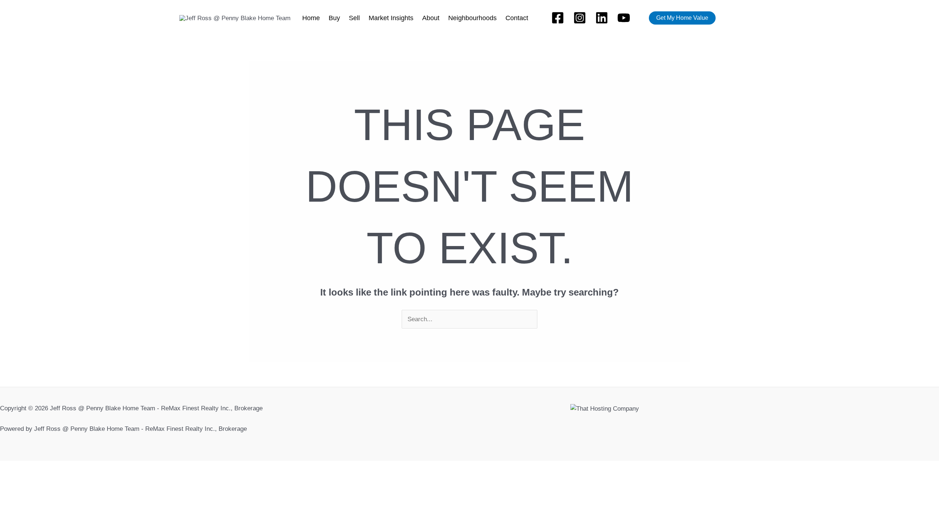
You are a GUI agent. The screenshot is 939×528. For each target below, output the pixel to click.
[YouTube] (623, 17)
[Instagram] (579, 17)
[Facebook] (557, 17)
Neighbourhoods (472, 18)
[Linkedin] (601, 17)
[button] (682, 18)
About (430, 18)
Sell (354, 18)
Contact (516, 18)
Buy (334, 18)
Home (311, 18)
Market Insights (391, 18)
